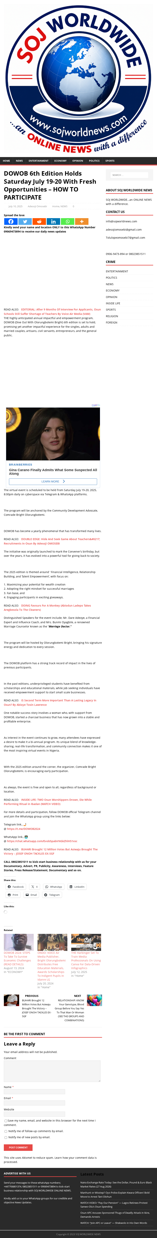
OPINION (77, 160)
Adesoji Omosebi (37, 206)
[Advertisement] (53, 280)
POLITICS (94, 160)
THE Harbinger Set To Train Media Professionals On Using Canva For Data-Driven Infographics (86, 960)
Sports (109, 160)
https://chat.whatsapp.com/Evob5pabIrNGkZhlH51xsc (42, 841)
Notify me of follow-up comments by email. (36, 1131)
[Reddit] (39, 221)
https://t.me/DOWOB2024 (23, 829)
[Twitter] (25, 221)
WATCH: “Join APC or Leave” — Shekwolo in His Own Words (113, 1223)
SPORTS (111, 309)
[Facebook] (11, 221)
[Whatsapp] (67, 221)
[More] (81, 221)
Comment (10, 1058)
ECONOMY (60, 160)
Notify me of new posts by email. (29, 1137)
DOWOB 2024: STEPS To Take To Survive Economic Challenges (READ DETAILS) (17, 958)
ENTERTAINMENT (38, 160)
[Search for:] (129, 175)
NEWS (19, 160)
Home (6, 160)
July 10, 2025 (15, 206)
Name (8, 1087)
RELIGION (112, 316)
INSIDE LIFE (113, 303)
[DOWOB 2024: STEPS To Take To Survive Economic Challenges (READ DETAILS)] (19, 942)
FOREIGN (111, 322)
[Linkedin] (53, 221)
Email (8, 1098)
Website (9, 1109)
